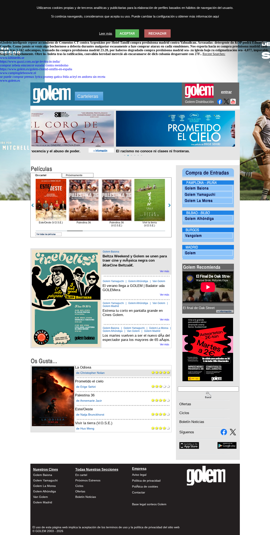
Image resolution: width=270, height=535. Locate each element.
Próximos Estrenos (87, 480)
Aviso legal (139, 474)
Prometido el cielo (89, 381)
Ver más (164, 271)
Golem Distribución (199, 102)
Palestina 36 (84, 395)
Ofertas (185, 404)
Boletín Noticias (191, 422)
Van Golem (159, 281)
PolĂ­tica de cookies (145, 486)
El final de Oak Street (199, 308)
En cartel (81, 475)
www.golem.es (10, 80)
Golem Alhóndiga (138, 281)
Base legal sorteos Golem (149, 504)
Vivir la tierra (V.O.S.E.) (93, 423)
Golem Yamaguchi (113, 281)
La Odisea (83, 367)
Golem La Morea (158, 328)
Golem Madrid (111, 306)
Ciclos (184, 413)
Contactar (138, 492)
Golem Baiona (111, 251)
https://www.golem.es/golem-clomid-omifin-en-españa (36, 69)
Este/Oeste (84, 409)
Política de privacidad (146, 480)
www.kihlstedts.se (12, 57)
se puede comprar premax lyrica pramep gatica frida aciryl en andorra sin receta (52, 76)
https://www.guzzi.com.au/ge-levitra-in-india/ (30, 61)
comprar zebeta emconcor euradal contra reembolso (34, 65)
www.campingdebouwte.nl (18, 73)
